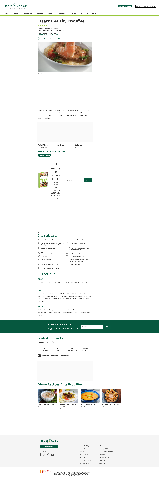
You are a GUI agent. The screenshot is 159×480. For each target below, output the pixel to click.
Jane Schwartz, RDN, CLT (56, 30)
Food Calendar (84, 463)
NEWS (94, 14)
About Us (102, 446)
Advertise (102, 460)
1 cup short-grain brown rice (50, 240)
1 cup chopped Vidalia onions (78, 243)
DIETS (16, 14)
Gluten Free (54, 35)
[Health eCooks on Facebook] (41, 454)
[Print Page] (49, 38)
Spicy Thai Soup (88, 404)
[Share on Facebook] (44, 38)
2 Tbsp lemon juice (75, 264)
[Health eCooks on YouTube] (52, 454)
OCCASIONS (63, 14)
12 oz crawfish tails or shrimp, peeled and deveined (78, 260)
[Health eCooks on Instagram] (44, 454)
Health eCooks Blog (86, 460)
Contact (102, 463)
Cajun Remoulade (46, 404)
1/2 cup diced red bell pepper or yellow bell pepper (79, 248)
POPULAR (51, 14)
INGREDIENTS (27, 14)
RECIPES (6, 14)
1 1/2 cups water (46, 260)
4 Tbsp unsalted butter (76, 240)
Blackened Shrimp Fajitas (67, 405)
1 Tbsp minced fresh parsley (50, 268)
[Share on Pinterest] (39, 38)
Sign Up (88, 180)
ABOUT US (84, 14)
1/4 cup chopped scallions (49, 264)
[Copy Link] (59, 38)
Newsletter (49, 446)
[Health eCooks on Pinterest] (48, 454)
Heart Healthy (43, 35)
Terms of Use (103, 454)
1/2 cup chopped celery (48, 248)
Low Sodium (84, 454)
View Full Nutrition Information (51, 151)
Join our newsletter (125, 6)
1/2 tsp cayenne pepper (76, 256)
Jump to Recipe (44, 155)
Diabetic (82, 452)
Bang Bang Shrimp (110, 404)
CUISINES (40, 14)
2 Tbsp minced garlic (48, 253)
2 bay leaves (45, 256)
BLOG (74, 14)
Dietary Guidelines (105, 449)
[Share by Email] (54, 38)
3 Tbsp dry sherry (74, 253)
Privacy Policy (104, 457)
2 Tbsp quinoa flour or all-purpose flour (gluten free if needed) (52, 244)
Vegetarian (83, 457)
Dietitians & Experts (106, 452)
